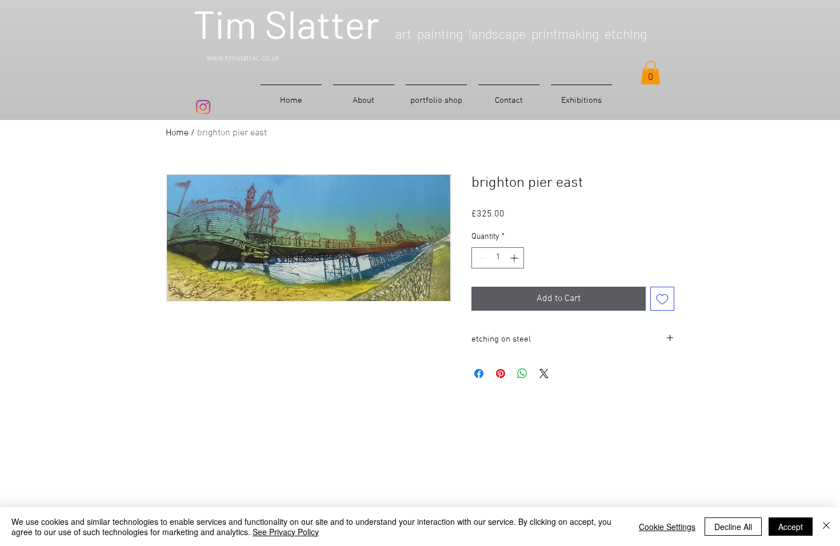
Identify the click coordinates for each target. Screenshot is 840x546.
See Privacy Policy (286, 531)
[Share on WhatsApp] (522, 373)
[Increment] (515, 258)
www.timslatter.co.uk (242, 57)
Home (177, 133)
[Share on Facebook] (479, 373)
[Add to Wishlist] (662, 299)
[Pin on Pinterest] (500, 373)
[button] (651, 73)
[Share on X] (544, 373)
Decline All (733, 526)
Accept (790, 526)
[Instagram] (203, 107)
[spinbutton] (497, 258)
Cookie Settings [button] (667, 526)
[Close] (826, 526)
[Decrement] (480, 258)
